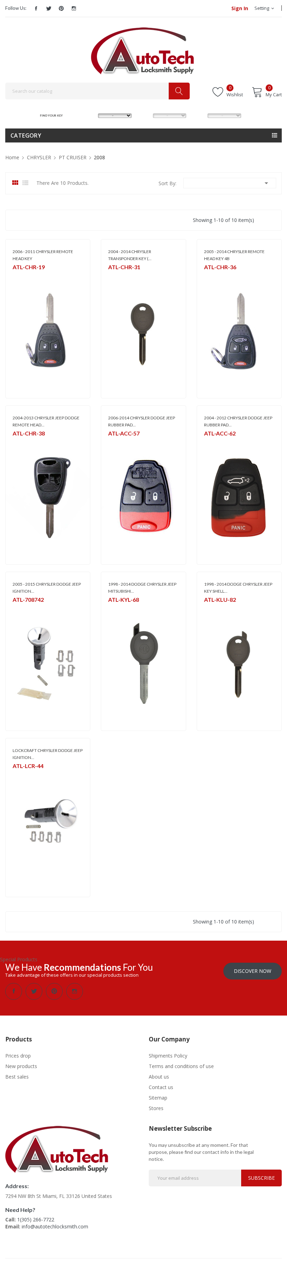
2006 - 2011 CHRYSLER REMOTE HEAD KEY (43, 255)
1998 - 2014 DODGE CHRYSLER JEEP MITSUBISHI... (142, 587)
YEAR (198, 115)
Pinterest (61, 8)
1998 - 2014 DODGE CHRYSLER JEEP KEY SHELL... (238, 587)
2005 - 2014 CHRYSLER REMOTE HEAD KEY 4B (234, 255)
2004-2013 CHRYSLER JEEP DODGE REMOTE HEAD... (46, 421)
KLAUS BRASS (217, 609)
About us (159, 1076)
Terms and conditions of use (181, 1066)
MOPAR (20, 276)
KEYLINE (116, 609)
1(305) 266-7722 (35, 1219)
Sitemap (158, 1097)
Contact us (161, 1087)
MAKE (89, 115)
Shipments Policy (168, 1055)
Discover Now (252, 971)
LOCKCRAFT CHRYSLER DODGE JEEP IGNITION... (48, 754)
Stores (156, 1108)
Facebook (36, 8)
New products (21, 1066)
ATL (111, 276)
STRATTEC (22, 609)
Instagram (74, 8)
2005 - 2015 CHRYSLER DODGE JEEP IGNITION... (47, 587)
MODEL (145, 115)
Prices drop (18, 1055)
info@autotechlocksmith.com (55, 1226)
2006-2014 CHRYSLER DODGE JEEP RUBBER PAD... (141, 421)
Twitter (48, 8)
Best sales (17, 1076)
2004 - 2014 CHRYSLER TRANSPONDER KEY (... (130, 255)
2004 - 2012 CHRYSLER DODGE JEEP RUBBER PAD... (238, 421)
